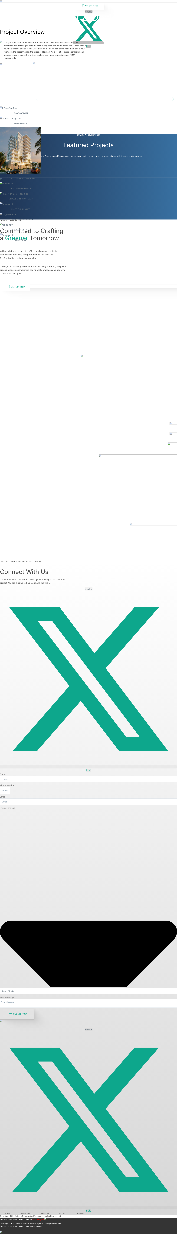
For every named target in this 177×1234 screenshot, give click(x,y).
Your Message (7, 997)
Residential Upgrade (20, 209)
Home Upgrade (20, 123)
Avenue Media (38, 1227)
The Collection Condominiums (21, 178)
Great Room (20, 240)
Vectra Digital (38, 1219)
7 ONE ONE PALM (21, 113)
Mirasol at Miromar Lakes (21, 199)
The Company (21, 37)
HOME (2, 37)
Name (3, 774)
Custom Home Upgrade (20, 188)
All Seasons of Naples (20, 230)
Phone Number (7, 785)
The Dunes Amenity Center (21, 219)
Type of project (7, 808)
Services (41, 37)
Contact (77, 37)
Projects (59, 37)
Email (2, 796)
